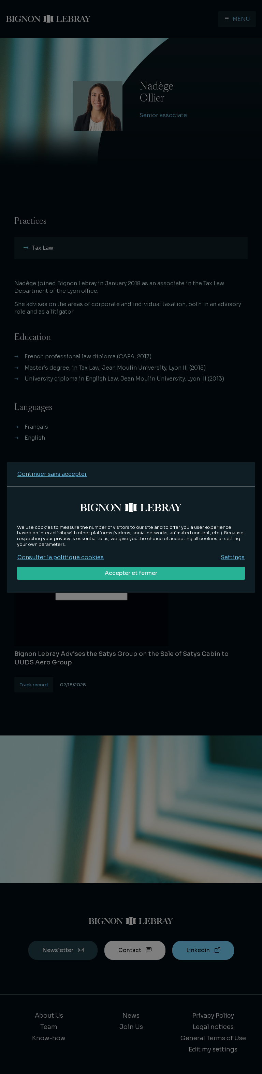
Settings (233, 557)
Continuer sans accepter (52, 474)
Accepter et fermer (131, 573)
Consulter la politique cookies (60, 557)
